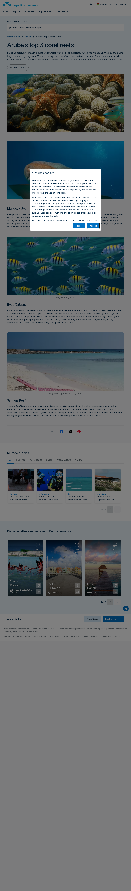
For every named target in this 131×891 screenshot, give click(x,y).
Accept (93, 226)
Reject (79, 226)
